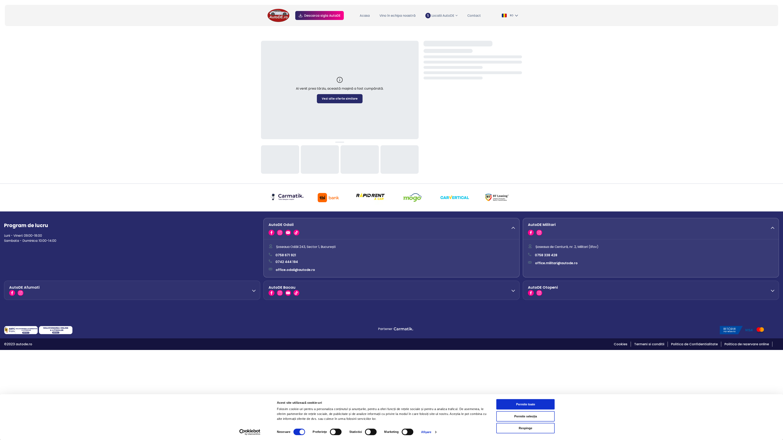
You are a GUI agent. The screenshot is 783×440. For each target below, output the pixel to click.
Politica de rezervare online (746, 344)
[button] (391, 229)
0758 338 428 (546, 255)
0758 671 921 (285, 255)
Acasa (365, 15)
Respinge (525, 428)
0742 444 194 (286, 262)
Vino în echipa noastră (397, 15)
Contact (474, 15)
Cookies (620, 344)
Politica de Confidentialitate (694, 344)
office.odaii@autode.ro (295, 269)
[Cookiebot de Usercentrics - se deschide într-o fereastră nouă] (250, 432)
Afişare (426, 432)
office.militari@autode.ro (556, 263)
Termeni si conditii (649, 344)
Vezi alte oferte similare (340, 99)
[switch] (336, 432)
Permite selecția (525, 416)
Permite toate (525, 404)
